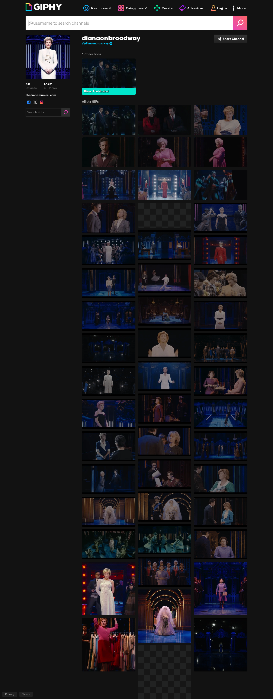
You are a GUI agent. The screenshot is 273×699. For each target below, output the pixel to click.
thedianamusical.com (41, 95)
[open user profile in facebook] (29, 102)
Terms (26, 694)
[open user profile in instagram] (41, 102)
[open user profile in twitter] (35, 102)
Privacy (9, 694)
